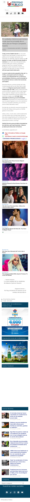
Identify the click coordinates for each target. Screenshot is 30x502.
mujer (4, 300)
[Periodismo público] (4, 2)
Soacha (13, 299)
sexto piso (9, 300)
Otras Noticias (7, 299)
